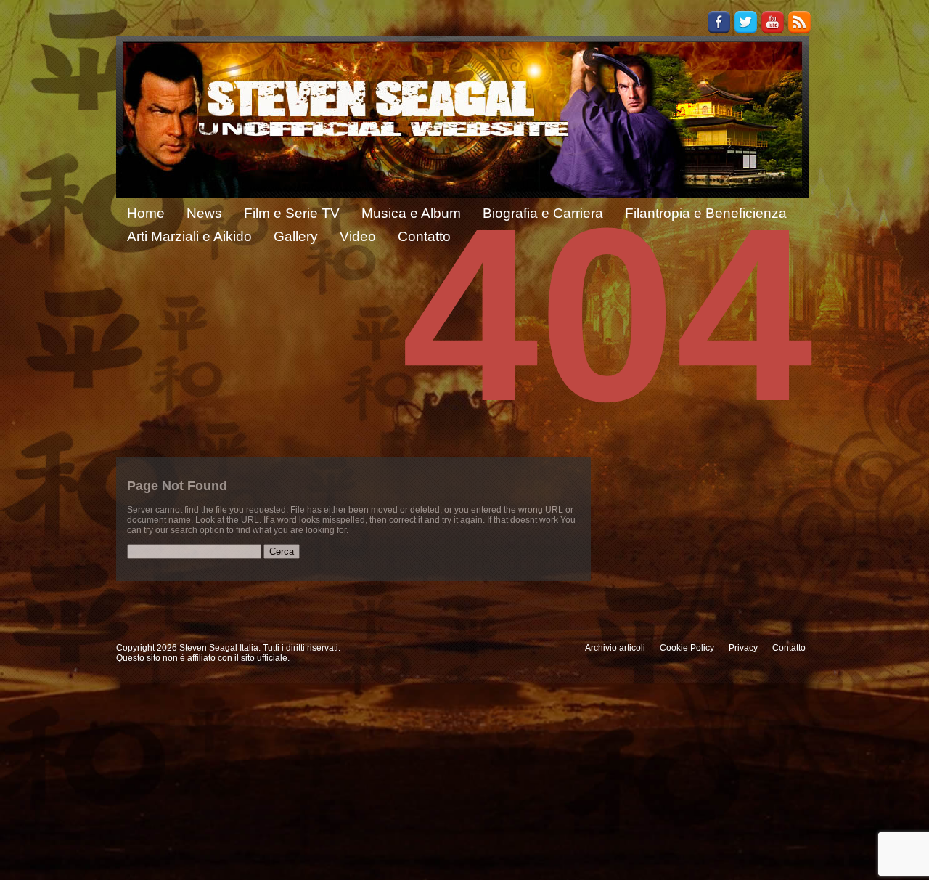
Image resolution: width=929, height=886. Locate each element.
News (204, 213)
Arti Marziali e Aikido (189, 236)
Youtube (772, 22)
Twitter (745, 22)
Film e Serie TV (292, 213)
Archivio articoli (615, 648)
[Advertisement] (464, 784)
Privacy (743, 648)
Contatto (789, 648)
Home (146, 213)
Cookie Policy (687, 648)
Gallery (296, 236)
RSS (799, 22)
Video (358, 236)
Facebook (719, 22)
